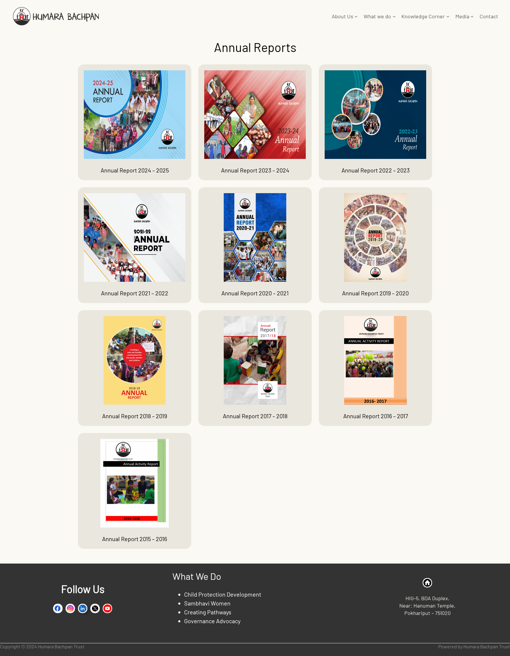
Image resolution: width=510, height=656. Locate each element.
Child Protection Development (222, 594)
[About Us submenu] (356, 16)
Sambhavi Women (207, 603)
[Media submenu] (472, 16)
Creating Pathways (207, 612)
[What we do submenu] (394, 16)
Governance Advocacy (212, 620)
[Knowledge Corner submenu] (447, 16)
